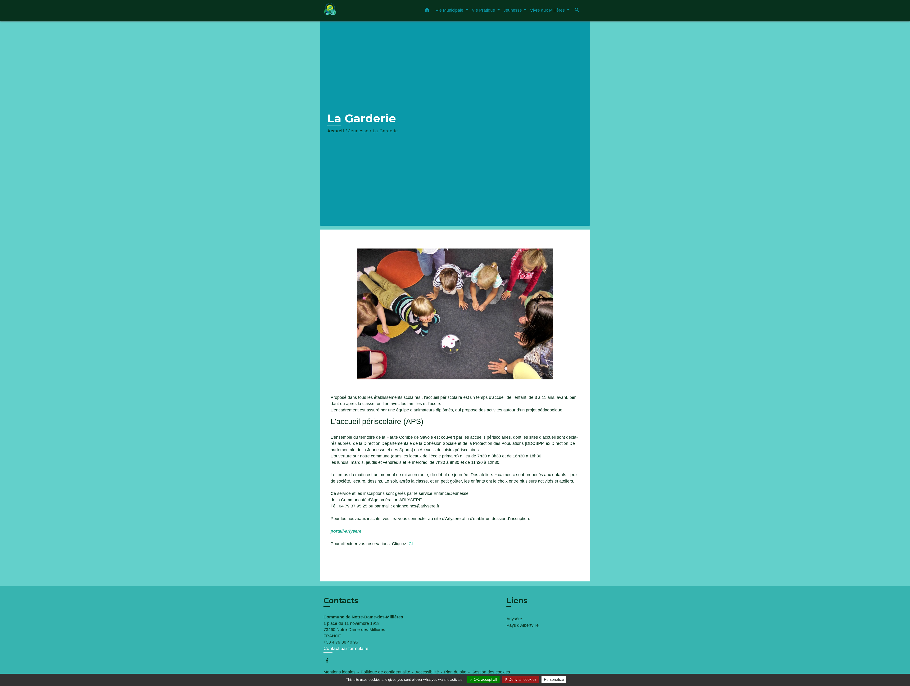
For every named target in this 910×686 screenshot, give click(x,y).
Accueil (335, 131)
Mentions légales (339, 672)
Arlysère (514, 619)
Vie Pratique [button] (484, 10)
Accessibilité (427, 672)
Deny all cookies (522, 679)
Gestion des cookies (491, 672)
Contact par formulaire (346, 648)
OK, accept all (485, 679)
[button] (427, 10)
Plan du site (455, 672)
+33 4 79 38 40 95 (340, 642)
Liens (517, 600)
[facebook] (329, 660)
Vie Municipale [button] (450, 10)
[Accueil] (353, 10)
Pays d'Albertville (522, 625)
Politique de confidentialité (385, 672)
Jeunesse (358, 131)
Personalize (554, 679)
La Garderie (385, 131)
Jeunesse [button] (513, 10)
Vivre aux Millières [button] (548, 10)
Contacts (340, 600)
